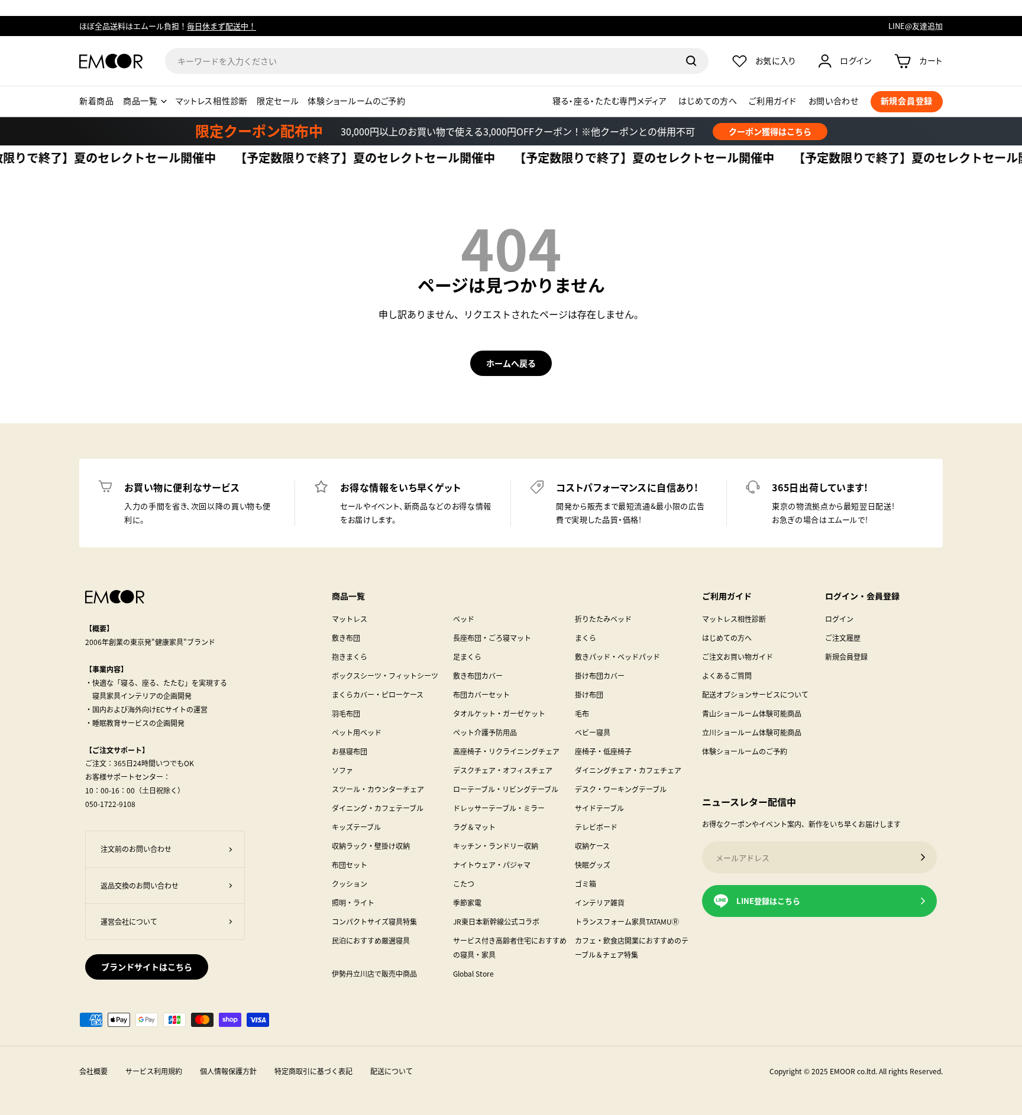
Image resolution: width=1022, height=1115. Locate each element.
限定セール (278, 101)
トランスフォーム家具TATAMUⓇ (627, 921)
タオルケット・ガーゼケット (499, 713)
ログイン (839, 619)
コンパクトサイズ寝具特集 (374, 921)
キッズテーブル (356, 827)
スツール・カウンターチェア (378, 789)
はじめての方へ (707, 101)
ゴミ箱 (585, 884)
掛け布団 (589, 694)
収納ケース (592, 846)
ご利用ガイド (772, 101)
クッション (349, 884)
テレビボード (596, 827)
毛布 (582, 713)
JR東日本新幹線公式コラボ (496, 921)
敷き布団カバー (478, 675)
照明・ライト (353, 902)
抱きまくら (349, 657)
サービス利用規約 (153, 1071)
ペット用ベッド (356, 732)
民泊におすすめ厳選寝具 (371, 940)
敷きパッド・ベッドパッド (617, 657)
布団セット (349, 865)
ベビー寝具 (592, 732)
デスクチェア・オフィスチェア (502, 770)
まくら (585, 638)
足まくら (467, 657)
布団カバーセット (481, 694)
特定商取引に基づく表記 (313, 1071)
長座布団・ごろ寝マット (492, 638)
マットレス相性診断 (212, 101)
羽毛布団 (346, 713)
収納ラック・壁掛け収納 (371, 846)
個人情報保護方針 (228, 1071)
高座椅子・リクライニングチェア (506, 751)
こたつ (463, 884)
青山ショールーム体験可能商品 (751, 713)
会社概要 (93, 1071)
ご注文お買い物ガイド (737, 657)
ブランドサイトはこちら (146, 967)
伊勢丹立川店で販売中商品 (374, 973)
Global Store (473, 973)
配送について (391, 1071)
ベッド (463, 619)
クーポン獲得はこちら (770, 131)
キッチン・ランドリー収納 (495, 846)
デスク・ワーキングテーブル (621, 789)
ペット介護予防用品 (485, 732)
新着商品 (96, 101)
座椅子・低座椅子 (603, 751)
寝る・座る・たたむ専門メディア (609, 101)
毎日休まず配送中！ (221, 25)
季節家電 (467, 902)
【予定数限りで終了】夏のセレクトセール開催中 (346, 158)
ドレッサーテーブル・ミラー (499, 808)
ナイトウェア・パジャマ (492, 865)
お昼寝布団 (349, 751)
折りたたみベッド (603, 619)
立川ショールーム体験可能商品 (751, 732)
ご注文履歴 (843, 638)
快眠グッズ (592, 865)
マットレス (349, 619)
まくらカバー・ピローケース (377, 694)
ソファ (342, 770)
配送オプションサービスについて (755, 694)
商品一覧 (140, 101)
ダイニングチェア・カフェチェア (628, 770)
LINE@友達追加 (915, 25)
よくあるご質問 (727, 675)
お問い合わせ (833, 101)
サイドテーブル (599, 808)
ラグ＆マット (474, 827)
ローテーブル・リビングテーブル (505, 789)
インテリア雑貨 (600, 902)
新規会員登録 (846, 657)
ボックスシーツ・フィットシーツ (385, 675)
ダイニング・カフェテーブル (377, 808)
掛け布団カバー (600, 675)
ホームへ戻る (511, 363)
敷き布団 (346, 638)
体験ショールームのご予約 (356, 101)
